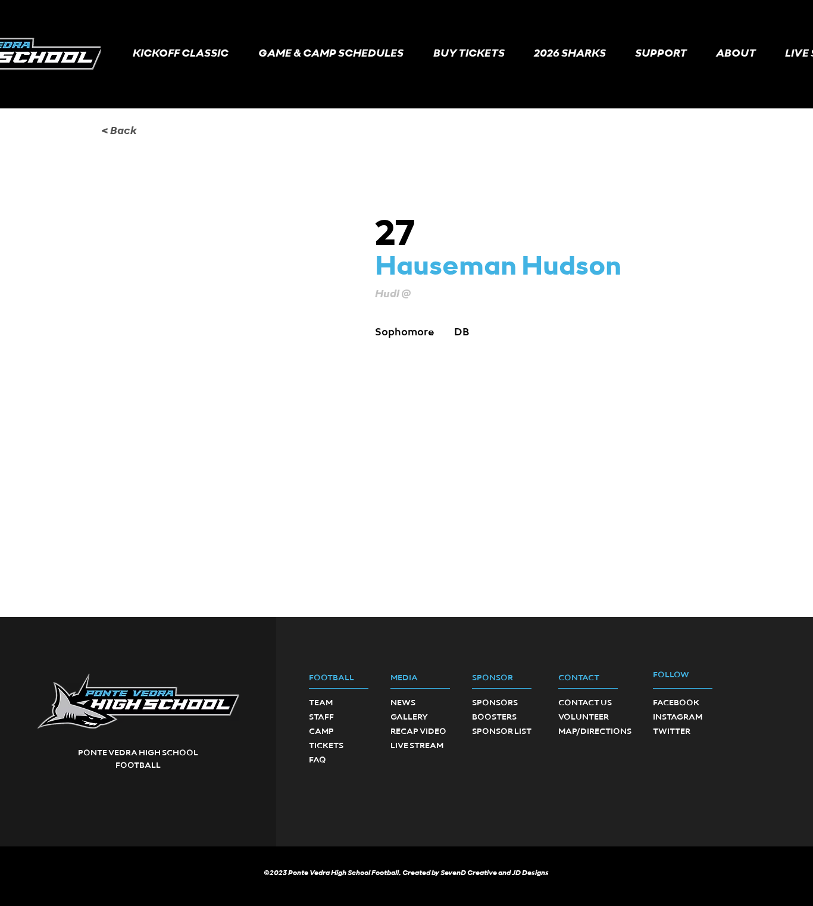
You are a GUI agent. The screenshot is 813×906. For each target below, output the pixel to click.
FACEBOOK (676, 703)
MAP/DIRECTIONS (594, 731)
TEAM (321, 703)
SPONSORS (495, 703)
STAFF (321, 717)
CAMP (321, 731)
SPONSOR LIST (501, 731)
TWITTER (671, 731)
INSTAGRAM (677, 717)
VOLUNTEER (583, 717)
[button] (330, 53)
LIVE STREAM (416, 746)
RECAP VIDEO (418, 731)
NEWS (402, 703)
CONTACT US (585, 703)
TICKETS (326, 746)
